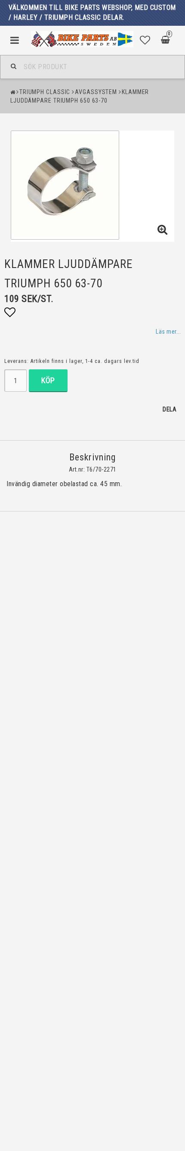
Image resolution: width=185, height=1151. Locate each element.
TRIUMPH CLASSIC (45, 91)
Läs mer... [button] (168, 331)
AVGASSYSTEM (96, 91)
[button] (145, 40)
